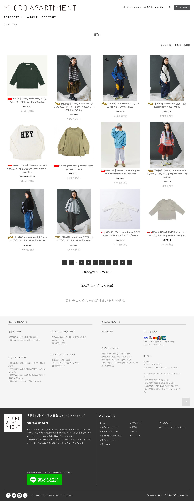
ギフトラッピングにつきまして (172, 427)
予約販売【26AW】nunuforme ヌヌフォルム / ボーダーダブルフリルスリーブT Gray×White (74, 106)
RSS (131, 436)
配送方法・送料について (110, 431)
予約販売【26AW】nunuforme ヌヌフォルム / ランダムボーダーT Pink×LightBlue (167, 173)
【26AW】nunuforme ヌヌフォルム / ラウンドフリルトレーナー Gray (74, 239)
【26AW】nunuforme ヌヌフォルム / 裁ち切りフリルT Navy (123, 105)
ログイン (161, 7)
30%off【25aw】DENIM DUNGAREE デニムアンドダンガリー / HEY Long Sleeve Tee (27, 168)
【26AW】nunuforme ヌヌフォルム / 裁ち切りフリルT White (170, 105)
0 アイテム (184, 7)
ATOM (138, 436)
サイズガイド (164, 423)
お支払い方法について (109, 427)
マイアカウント (134, 7)
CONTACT (49, 17)
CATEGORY (12, 17)
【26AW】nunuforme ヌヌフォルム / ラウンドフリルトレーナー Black (28, 239)
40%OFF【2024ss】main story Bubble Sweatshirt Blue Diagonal (122, 172)
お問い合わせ (105, 444)
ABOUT (32, 17)
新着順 (187, 45)
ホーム (102, 423)
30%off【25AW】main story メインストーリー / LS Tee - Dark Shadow (28, 100)
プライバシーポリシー (109, 440)
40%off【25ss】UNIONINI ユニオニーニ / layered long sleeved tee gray (168, 234)
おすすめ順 (166, 45)
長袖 (15, 25)
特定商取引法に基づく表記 (111, 436)
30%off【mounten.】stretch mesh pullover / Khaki (76, 167)
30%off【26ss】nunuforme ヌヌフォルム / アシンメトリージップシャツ (121, 234)
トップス (7, 25)
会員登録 (148, 7)
